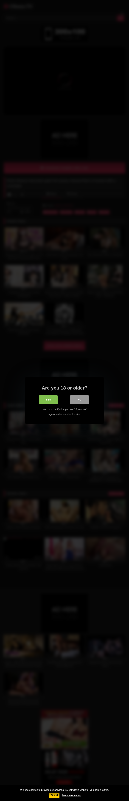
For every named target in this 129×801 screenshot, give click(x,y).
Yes (48, 399)
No (79, 399)
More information (71, 795)
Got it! (54, 795)
